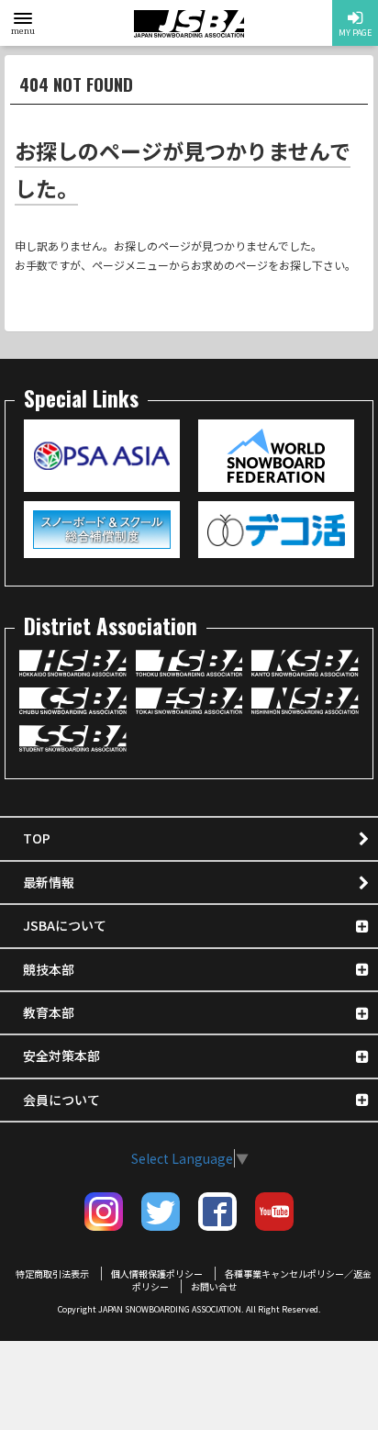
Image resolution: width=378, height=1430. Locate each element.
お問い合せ (214, 1286)
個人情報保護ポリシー (157, 1273)
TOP (36, 838)
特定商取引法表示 (52, 1273)
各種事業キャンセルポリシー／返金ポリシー (252, 1280)
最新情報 (48, 882)
